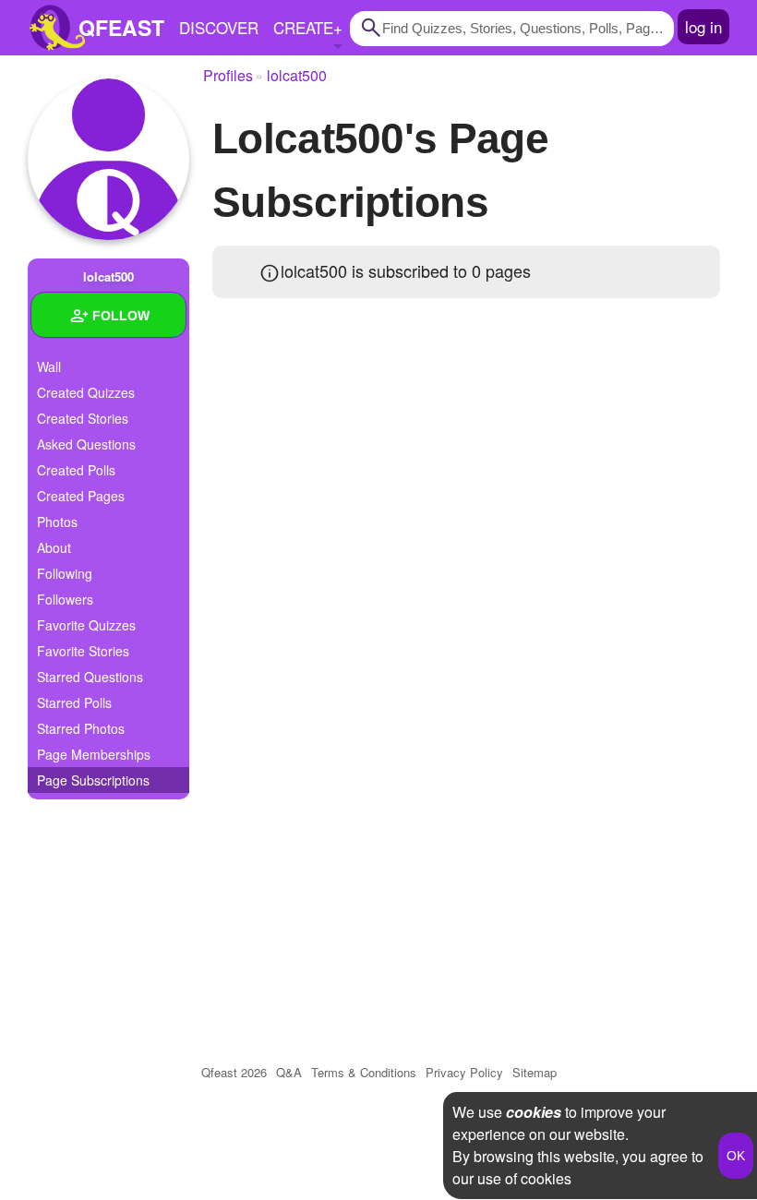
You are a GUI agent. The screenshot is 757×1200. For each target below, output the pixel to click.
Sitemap (534, 1072)
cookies (533, 1111)
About (54, 547)
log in (703, 26)
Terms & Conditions (363, 1072)
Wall (49, 366)
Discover (218, 27)
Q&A (289, 1072)
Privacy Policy (464, 1072)
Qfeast (234, 1072)
